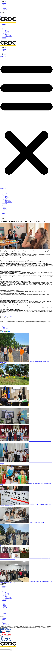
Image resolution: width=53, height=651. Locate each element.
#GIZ (3, 326)
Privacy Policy (4, 623)
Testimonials (4, 9)
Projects (3, 25)
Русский (5, 53)
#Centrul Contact (5, 328)
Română (4, 14)
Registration (4, 3)
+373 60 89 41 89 (5, 613)
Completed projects (8, 26)
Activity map (7, 27)
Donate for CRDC (3, 16)
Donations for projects (8, 36)
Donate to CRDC (7, 34)
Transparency (4, 622)
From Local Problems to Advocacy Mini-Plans (36, 522)
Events (3, 28)
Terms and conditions (5, 624)
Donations (4, 33)
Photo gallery (7, 31)
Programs (4, 8)
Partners (3, 5)
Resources (4, 7)
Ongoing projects (7, 191)
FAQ (3, 10)
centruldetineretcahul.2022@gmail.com (9, 316)
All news (6, 30)
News (3, 29)
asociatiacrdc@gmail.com (6, 612)
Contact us (4, 38)
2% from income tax (8, 35)
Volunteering (4, 37)
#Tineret (3, 327)
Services (3, 6)
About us (3, 24)
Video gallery (7, 32)
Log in (3, 50)
